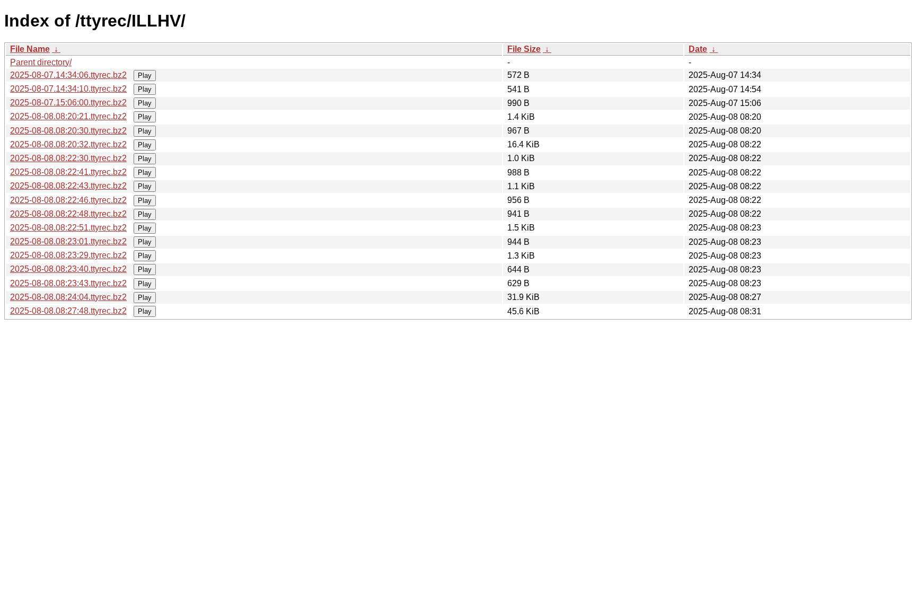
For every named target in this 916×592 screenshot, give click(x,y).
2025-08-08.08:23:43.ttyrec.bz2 (68, 283)
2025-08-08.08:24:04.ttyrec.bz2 (68, 297)
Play (145, 75)
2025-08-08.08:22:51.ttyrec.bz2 (68, 227)
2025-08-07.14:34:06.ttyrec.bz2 (68, 74)
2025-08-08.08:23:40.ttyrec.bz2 (68, 268)
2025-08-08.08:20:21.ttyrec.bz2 (68, 116)
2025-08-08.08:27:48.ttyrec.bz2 (68, 310)
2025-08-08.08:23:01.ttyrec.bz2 (68, 241)
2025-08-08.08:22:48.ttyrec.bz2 (68, 213)
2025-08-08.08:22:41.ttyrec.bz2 (68, 171)
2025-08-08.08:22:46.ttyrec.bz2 (68, 200)
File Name (30, 49)
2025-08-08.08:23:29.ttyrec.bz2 (68, 255)
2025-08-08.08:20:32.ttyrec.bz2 (68, 144)
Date (698, 49)
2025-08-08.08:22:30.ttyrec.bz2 (68, 158)
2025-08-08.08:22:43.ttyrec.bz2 (68, 185)
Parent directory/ (41, 62)
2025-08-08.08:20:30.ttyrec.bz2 (68, 130)
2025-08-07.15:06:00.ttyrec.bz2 (68, 102)
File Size (524, 49)
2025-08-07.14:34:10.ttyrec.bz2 (68, 88)
